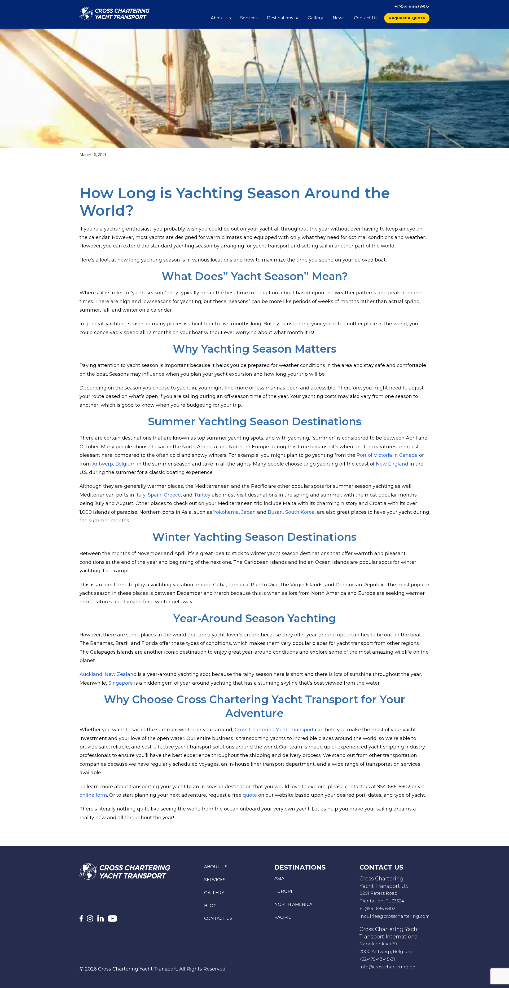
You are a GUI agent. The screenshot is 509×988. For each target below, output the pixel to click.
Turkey (202, 495)
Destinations (280, 17)
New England (392, 464)
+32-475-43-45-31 (377, 959)
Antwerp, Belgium (114, 464)
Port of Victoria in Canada (387, 455)
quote (250, 795)
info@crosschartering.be (387, 966)
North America (293, 904)
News (338, 17)
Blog (210, 905)
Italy (140, 495)
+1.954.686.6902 (411, 6)
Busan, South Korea (291, 512)
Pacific (282, 917)
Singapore (120, 683)
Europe (284, 891)
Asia (279, 878)
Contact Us (365, 17)
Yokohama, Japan (234, 512)
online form (93, 795)
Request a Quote (407, 17)
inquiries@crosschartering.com (394, 916)
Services (248, 17)
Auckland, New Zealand (108, 674)
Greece (172, 495)
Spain (154, 495)
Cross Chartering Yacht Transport (274, 730)
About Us (221, 17)
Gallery (315, 17)
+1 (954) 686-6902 (377, 908)
